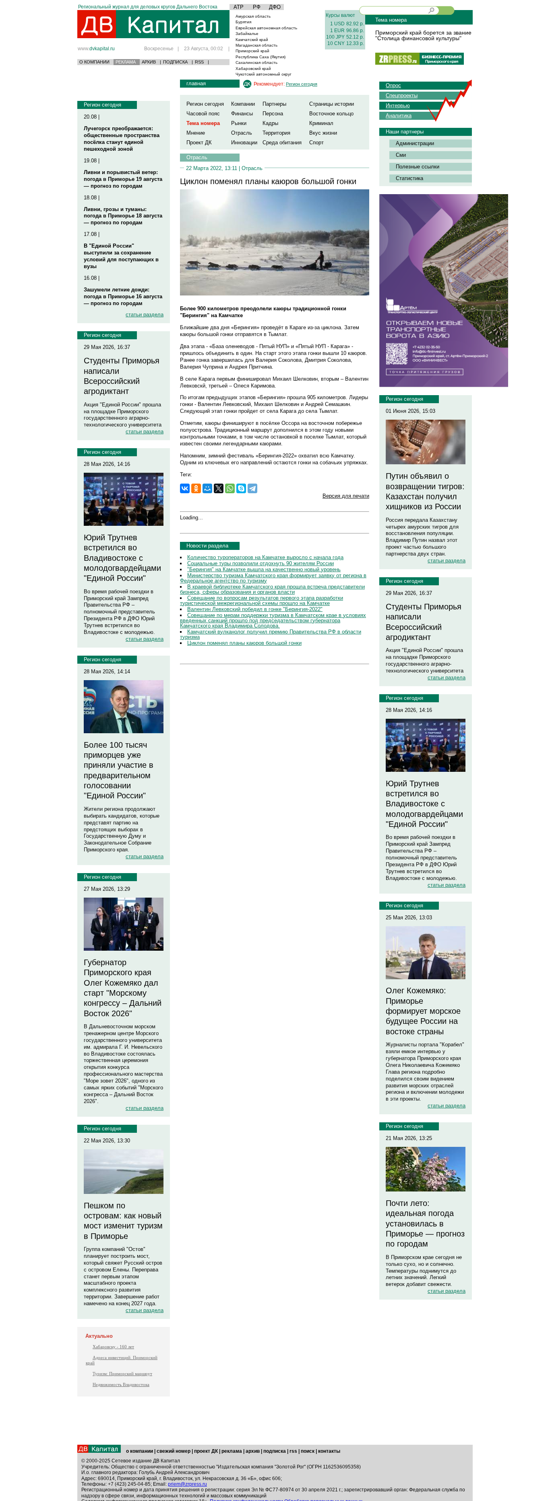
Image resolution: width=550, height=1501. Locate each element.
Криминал (321, 123)
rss (293, 1451)
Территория (276, 133)
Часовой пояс (203, 114)
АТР (239, 7)
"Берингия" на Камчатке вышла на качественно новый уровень (264, 569)
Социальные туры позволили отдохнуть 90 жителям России (260, 563)
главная (196, 83)
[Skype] (241, 488)
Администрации (415, 143)
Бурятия (243, 22)
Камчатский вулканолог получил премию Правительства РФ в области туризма (270, 634)
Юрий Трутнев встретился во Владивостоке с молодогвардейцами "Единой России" (122, 557)
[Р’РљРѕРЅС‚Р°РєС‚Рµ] (185, 488)
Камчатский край (252, 39)
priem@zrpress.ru (187, 1484)
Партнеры (274, 104)
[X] (218, 488)
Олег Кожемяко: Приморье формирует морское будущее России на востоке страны (423, 1011)
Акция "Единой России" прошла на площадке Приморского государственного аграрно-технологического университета (122, 415)
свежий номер (173, 1451)
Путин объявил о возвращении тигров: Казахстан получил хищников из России (425, 491)
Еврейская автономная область (266, 28)
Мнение (195, 133)
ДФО (275, 7)
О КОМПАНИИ (94, 61)
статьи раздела (144, 315)
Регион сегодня (102, 105)
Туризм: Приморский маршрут (122, 1373)
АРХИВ (149, 61)
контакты (329, 1451)
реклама (231, 1451)
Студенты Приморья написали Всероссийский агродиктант (121, 376)
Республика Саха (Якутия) (260, 57)
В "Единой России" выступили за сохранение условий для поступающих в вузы (121, 256)
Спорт (316, 142)
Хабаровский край (253, 68)
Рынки (238, 123)
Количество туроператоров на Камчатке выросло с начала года (265, 557)
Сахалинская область (256, 62)
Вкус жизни (323, 133)
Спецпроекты (402, 95)
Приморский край (252, 51)
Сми (401, 155)
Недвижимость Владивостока (121, 1384)
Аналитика (398, 116)
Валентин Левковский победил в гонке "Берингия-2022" (255, 609)
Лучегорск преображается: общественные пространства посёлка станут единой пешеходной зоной (121, 138)
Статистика (409, 178)
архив (253, 1451)
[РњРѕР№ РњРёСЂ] (207, 488)
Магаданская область (256, 45)
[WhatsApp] (230, 488)
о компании (139, 1451)
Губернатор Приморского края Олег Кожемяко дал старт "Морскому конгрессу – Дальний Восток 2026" (122, 988)
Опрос (393, 85)
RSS (199, 61)
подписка (274, 1451)
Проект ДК (199, 142)
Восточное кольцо (331, 114)
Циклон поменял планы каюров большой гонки (244, 643)
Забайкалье (247, 33)
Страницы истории (331, 104)
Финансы (242, 114)
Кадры (270, 123)
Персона (273, 114)
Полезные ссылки (417, 167)
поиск (307, 1451)
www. (96, 48)
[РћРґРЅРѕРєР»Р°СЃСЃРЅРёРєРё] (196, 488)
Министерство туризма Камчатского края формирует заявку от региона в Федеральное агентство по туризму (273, 578)
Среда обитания (282, 142)
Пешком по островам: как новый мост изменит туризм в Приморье (123, 1221)
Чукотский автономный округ (264, 74)
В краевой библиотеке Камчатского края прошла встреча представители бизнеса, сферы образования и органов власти (272, 589)
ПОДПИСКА (175, 61)
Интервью (398, 106)
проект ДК (206, 1451)
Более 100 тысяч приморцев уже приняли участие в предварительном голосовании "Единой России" (118, 770)
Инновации (244, 142)
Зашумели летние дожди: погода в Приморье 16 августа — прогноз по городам (123, 296)
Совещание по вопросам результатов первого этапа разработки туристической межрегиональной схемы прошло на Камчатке (261, 600)
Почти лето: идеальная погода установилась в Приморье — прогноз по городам (425, 1223)
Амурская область (253, 16)
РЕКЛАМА (126, 61)
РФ (257, 7)
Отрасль (241, 133)
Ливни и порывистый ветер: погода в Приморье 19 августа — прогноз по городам (123, 179)
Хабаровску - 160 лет (113, 1346)
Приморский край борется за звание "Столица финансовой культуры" (423, 35)
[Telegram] (252, 488)
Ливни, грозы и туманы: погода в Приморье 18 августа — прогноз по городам (123, 216)
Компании (243, 104)
